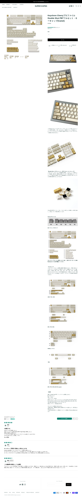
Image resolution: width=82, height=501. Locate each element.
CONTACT (15, 7)
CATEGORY (14, 4)
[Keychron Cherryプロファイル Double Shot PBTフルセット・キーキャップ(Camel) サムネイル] (6, 57)
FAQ (10, 492)
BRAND (7, 4)
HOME (3, 4)
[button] (51, 27)
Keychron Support (7, 7)
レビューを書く (64, 418)
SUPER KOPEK (41, 6)
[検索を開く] (76, 6)
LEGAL (13, 492)
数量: (49, 31)
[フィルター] (73, 419)
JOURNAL (22, 4)
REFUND (18, 492)
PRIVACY (23, 492)
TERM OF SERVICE (30, 492)
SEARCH (6, 492)
